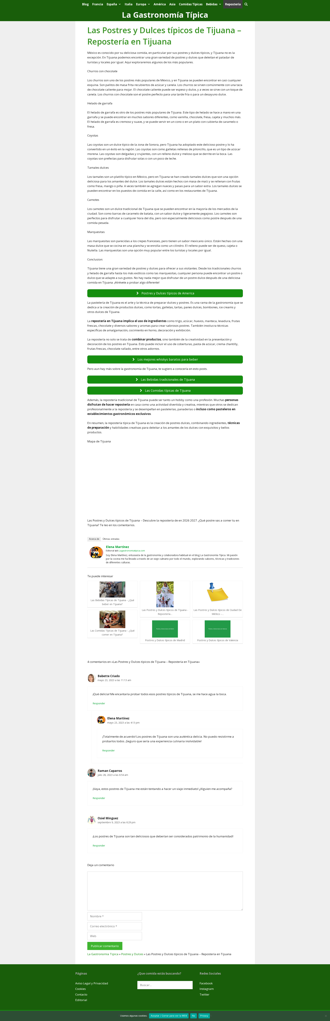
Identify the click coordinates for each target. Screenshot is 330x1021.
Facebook (206, 983)
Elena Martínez (117, 547)
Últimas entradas (111, 539)
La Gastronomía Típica (165, 14)
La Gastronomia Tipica (102, 954)
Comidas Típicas (190, 4)
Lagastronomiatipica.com (132, 550)
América (160, 4)
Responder (99, 703)
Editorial (81, 1000)
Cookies (80, 989)
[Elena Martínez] (96, 558)
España (112, 4)
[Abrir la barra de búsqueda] (246, 4)
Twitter (204, 994)
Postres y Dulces (132, 954)
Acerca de (94, 539)
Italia (129, 4)
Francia (97, 4)
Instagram (207, 989)
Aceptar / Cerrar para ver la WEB (169, 1015)
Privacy (204, 1015)
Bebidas (211, 4)
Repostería (233, 4)
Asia (172, 4)
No (193, 1015)
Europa (141, 4)
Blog (85, 4)
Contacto (81, 994)
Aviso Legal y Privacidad (91, 983)
